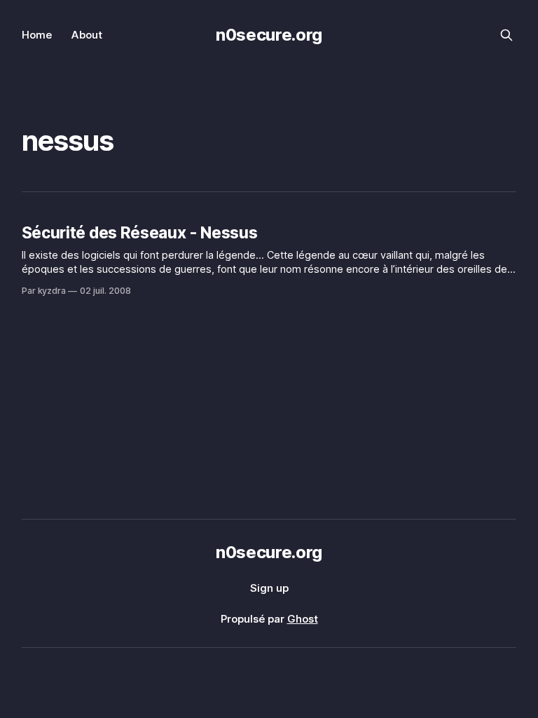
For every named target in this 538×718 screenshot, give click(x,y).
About (86, 34)
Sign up (269, 588)
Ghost (302, 618)
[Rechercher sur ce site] (506, 35)
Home (37, 34)
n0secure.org (269, 35)
